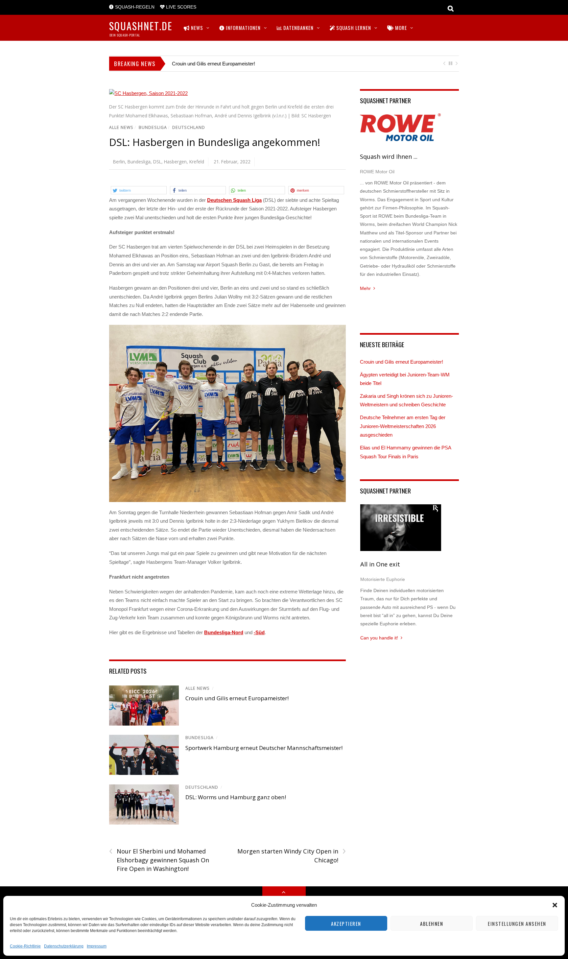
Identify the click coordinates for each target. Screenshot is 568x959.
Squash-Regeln (134, 7)
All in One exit (380, 564)
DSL (157, 161)
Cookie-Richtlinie (25, 946)
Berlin (119, 161)
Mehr (365, 288)
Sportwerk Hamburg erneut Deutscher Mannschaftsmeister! (264, 748)
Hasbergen (175, 161)
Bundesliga (153, 127)
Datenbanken (298, 27)
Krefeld (196, 161)
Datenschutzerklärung (63, 946)
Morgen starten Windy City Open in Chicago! (291, 855)
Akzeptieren (346, 923)
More (400, 27)
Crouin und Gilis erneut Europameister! (213, 63)
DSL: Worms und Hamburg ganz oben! (235, 797)
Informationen (243, 27)
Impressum (96, 946)
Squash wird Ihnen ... (388, 156)
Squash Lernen (353, 27)
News (196, 27)
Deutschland (188, 127)
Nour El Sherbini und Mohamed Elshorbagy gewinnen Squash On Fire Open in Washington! (159, 860)
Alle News (121, 127)
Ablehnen (431, 923)
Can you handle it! (379, 637)
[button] (555, 905)
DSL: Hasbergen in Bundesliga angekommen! (214, 142)
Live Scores (180, 7)
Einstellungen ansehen (517, 923)
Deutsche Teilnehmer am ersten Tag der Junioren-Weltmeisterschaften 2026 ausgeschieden (402, 426)
